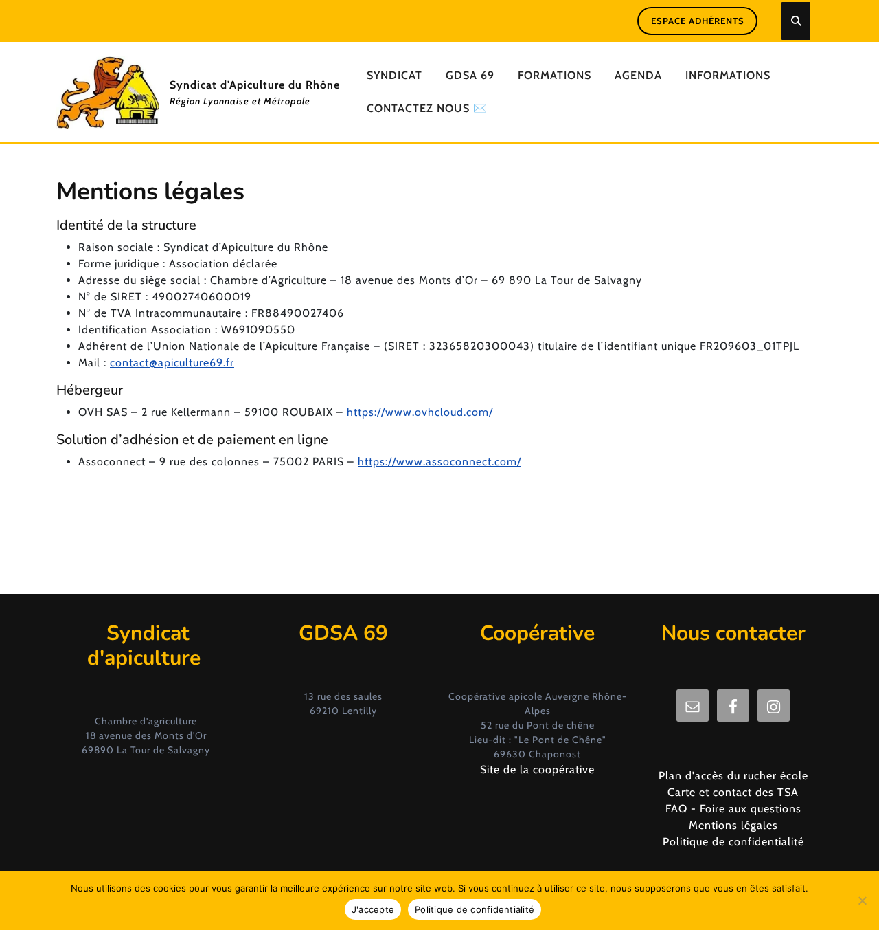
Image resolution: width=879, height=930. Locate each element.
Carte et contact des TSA (733, 792)
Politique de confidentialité (733, 841)
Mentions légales (733, 825)
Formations (554, 75)
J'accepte (373, 909)
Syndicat (394, 75)
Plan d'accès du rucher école (733, 775)
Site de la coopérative (537, 769)
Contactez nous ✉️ (427, 108)
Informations (727, 75)
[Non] (862, 900)
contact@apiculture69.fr (172, 362)
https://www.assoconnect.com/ (439, 461)
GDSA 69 (470, 75)
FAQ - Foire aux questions (733, 808)
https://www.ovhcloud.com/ (420, 412)
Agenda (638, 75)
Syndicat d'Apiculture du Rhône (255, 84)
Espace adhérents (697, 20)
